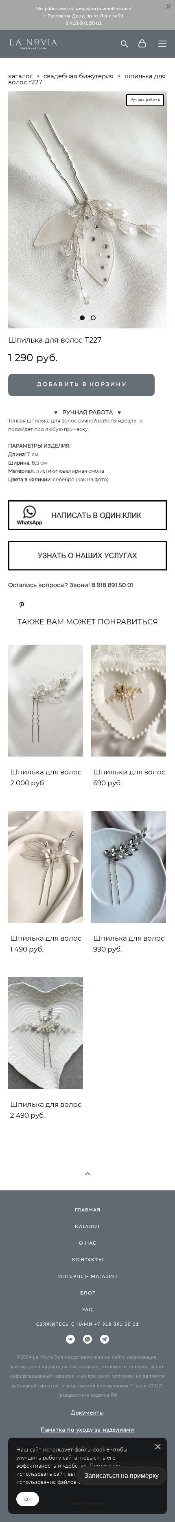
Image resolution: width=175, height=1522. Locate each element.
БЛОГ (87, 1293)
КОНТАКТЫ (87, 1259)
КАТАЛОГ (87, 1226)
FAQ (88, 1309)
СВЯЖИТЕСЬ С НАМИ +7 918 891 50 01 (87, 1324)
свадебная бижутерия (79, 76)
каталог (20, 76)
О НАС (88, 1243)
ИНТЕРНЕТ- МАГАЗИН (87, 1276)
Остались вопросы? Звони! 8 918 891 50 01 (70, 585)
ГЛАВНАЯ (88, 1210)
